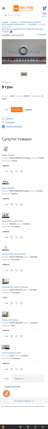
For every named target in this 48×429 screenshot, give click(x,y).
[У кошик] (11, 171)
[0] (44, 8)
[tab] (6, 378)
